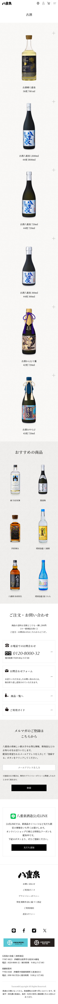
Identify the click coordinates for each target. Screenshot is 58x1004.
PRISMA (15, 548)
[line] (14, 931)
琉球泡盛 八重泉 (43, 548)
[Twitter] (44, 931)
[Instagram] (34, 931)
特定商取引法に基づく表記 (29, 902)
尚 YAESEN (15, 500)
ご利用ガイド (44, 9)
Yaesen (14, 986)
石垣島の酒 (26, 9)
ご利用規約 (29, 908)
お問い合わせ (29, 884)
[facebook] (24, 931)
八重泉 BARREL (15, 596)
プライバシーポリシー (29, 896)
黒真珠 (43, 500)
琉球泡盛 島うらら (43, 596)
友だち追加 (29, 847)
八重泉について (15, 9)
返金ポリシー (29, 914)
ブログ (34, 9)
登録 (29, 787)
